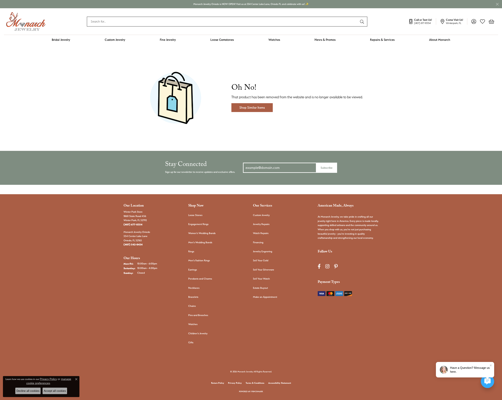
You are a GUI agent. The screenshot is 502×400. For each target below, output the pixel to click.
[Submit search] (362, 21)
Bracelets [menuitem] (193, 296)
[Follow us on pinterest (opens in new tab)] (336, 266)
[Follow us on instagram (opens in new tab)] (327, 266)
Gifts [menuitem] (190, 342)
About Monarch (439, 40)
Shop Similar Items (252, 107)
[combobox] (222, 21)
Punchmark (257, 391)
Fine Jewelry (168, 40)
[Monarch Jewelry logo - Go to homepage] (25, 21)
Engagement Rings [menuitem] (198, 224)
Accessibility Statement (279, 383)
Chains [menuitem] (192, 305)
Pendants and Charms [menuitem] (200, 278)
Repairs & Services (382, 40)
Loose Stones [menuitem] (195, 215)
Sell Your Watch (261, 278)
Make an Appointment (265, 296)
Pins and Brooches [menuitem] (198, 315)
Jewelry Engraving (262, 251)
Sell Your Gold (260, 260)
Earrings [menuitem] (192, 269)
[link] (422, 22)
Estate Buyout (260, 287)
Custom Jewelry (115, 40)
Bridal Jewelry (61, 40)
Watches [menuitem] (192, 324)
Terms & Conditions (255, 383)
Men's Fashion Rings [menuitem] (199, 260)
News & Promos (325, 40)
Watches (274, 40)
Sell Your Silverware (263, 269)
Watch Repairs (260, 233)
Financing (258, 242)
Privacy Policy (235, 383)
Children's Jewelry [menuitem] (197, 333)
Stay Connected (186, 165)
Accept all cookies (55, 390)
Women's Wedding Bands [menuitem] (202, 233)
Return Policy (217, 383)
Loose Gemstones (222, 40)
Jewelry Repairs (261, 224)
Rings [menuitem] (191, 251)
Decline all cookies (27, 390)
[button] (473, 22)
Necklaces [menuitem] (193, 287)
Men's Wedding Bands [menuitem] (200, 242)
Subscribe (326, 167)
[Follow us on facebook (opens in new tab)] (319, 266)
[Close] (497, 4)
